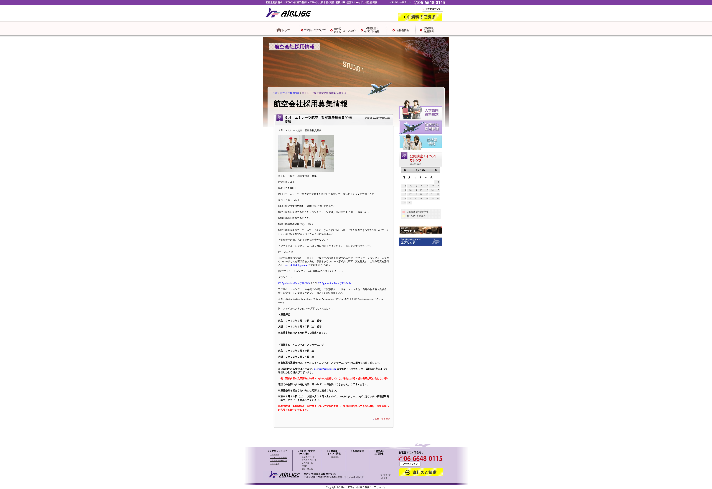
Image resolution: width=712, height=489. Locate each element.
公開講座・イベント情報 (334, 452)
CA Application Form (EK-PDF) (294, 283)
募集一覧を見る (382, 419)
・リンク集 (383, 478)
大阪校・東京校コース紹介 (306, 452)
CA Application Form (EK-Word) (334, 283)
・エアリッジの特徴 (278, 458)
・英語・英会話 (306, 469)
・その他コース (306, 463)
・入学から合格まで (278, 461)
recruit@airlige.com (296, 265)
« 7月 (405, 170)
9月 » (433, 170)
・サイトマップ (384, 475)
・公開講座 (334, 457)
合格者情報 (358, 451)
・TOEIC (303, 466)
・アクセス (274, 464)
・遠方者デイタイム (308, 460)
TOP (275, 93)
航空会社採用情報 (290, 93)
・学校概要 (274, 454)
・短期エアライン (307, 457)
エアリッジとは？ (278, 451)
